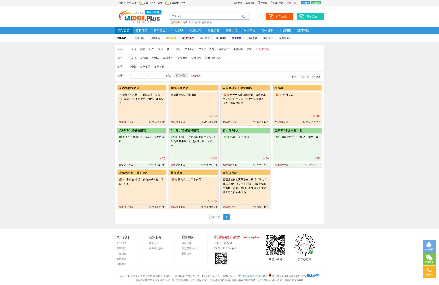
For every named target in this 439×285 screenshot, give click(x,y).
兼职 (203, 22)
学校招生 (238, 49)
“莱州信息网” (146, 276)
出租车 (197, 22)
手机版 (264, 3)
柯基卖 (279, 88)
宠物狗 (144, 57)
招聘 (142, 49)
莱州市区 (145, 66)
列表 (318, 76)
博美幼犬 (177, 172)
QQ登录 (305, 3)
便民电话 (232, 30)
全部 (133, 49)
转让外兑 (214, 30)
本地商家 (285, 30)
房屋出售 (155, 38)
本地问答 (249, 30)
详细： (121, 57)
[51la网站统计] (313, 276)
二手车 (202, 49)
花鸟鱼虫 (168, 57)
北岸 (190, 22)
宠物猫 (155, 57)
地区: (120, 66)
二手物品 (190, 49)
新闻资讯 (303, 30)
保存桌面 (238, 3)
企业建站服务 (156, 248)
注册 (289, 3)
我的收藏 (250, 3)
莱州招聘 (171, 38)
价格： (121, 75)
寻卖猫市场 (230, 172)
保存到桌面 (285, 38)
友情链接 (121, 258)
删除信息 (186, 253)
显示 (293, 76)
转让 (169, 49)
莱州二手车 (188, 38)
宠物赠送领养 (213, 57)
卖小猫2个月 (231, 130)
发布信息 (264, 49)
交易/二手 (195, 30)
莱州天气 (268, 38)
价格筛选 (181, 75)
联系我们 (121, 248)
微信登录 (316, 3)
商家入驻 (154, 243)
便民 (178, 49)
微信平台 (279, 3)
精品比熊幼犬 (179, 88)
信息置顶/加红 (189, 248)
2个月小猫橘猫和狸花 (185, 130)
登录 (294, 3)
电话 (185, 22)
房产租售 (159, 30)
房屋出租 (139, 38)
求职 (160, 49)
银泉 (209, 22)
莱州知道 (236, 38)
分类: (120, 49)
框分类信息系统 (251, 276)
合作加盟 (121, 263)
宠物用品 (182, 57)
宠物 (212, 49)
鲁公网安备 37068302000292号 (289, 276)
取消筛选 (195, 75)
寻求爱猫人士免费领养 (237, 88)
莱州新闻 (221, 38)
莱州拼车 (267, 30)
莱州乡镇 (159, 66)
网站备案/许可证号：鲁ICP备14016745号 (197, 276)
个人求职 (177, 30)
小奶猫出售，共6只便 (133, 172)
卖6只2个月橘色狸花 (132, 130)
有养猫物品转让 (129, 88)
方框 (306, 76)
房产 (151, 49)
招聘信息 (141, 30)
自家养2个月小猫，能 (288, 130)
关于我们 (121, 243)
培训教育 (252, 38)
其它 (249, 49)
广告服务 (121, 253)
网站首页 (124, 30)
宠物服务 (196, 57)
